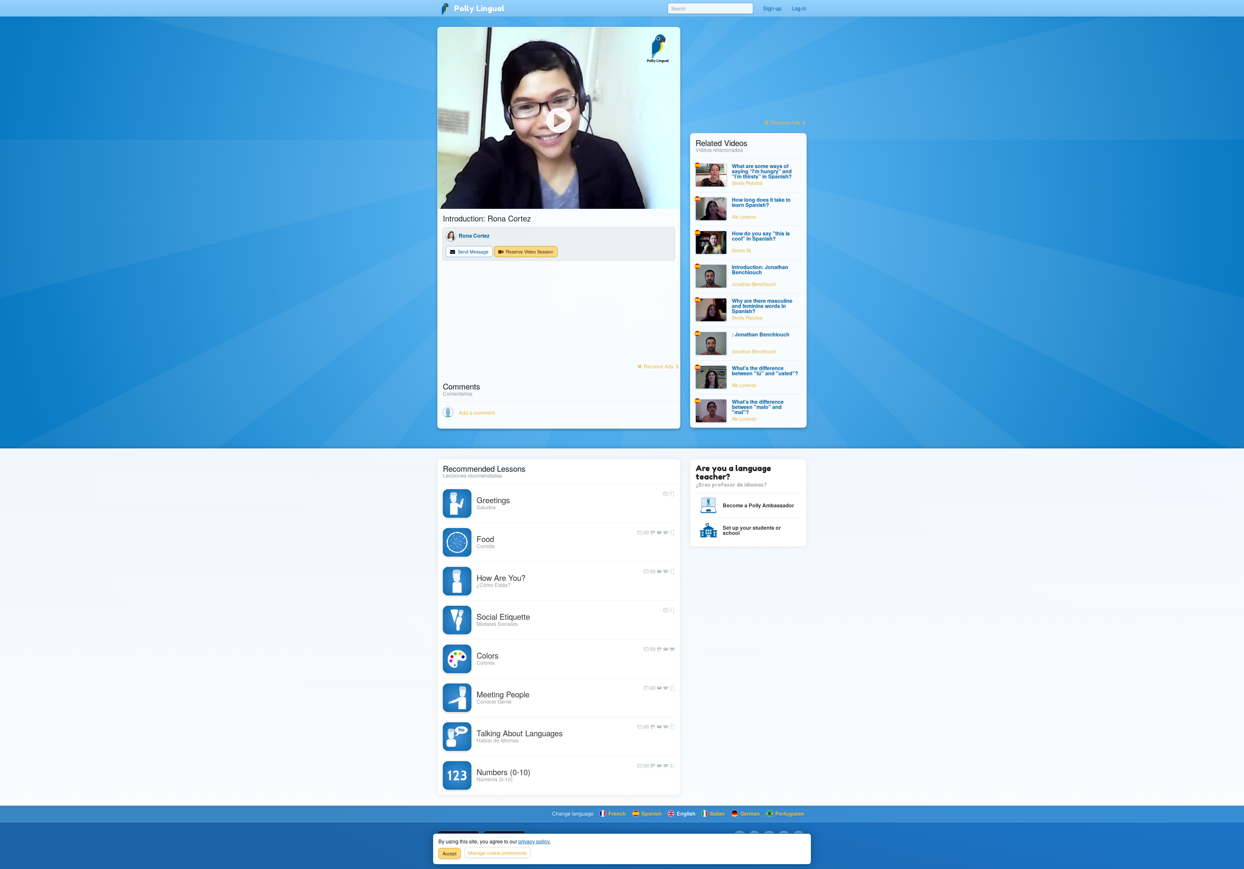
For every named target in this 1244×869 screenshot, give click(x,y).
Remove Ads (658, 366)
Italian (717, 813)
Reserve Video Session (528, 251)
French (616, 813)
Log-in (799, 8)
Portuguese (789, 813)
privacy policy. (534, 841)
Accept (449, 853)
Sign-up (772, 8)
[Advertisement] (559, 316)
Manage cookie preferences (497, 852)
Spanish (651, 813)
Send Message (472, 251)
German (749, 813)
